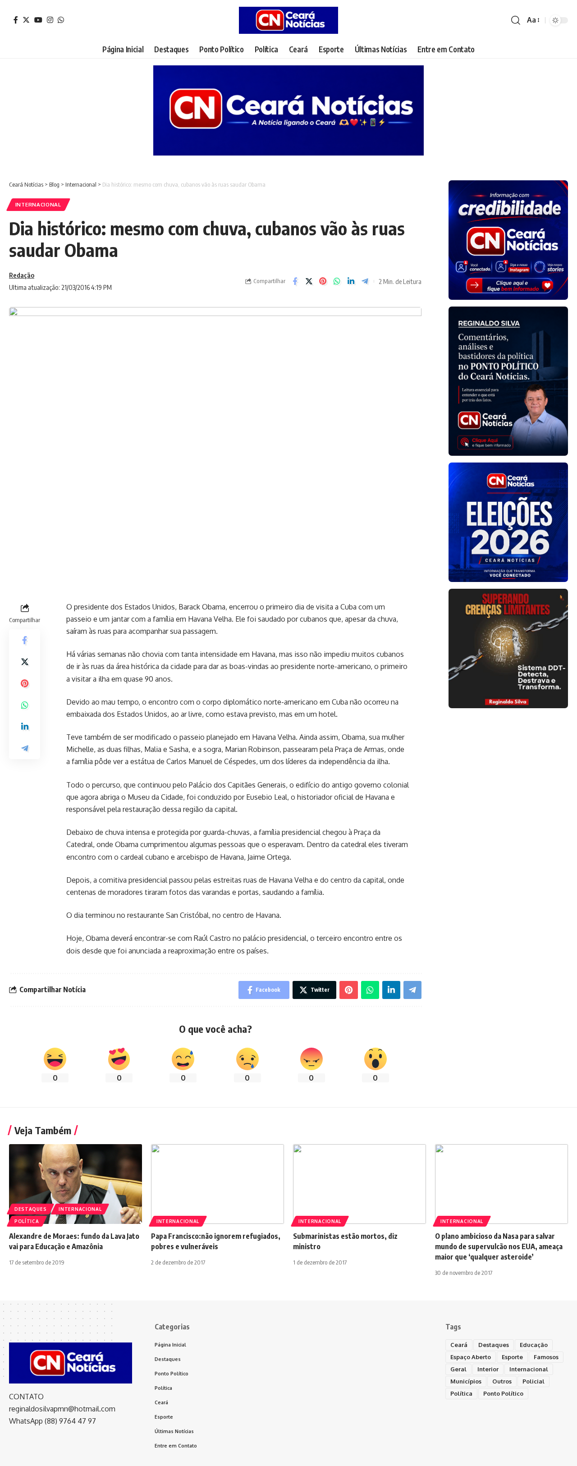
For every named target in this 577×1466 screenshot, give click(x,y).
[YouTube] (38, 19)
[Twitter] (26, 19)
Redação (21, 275)
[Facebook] (15, 19)
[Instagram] (50, 19)
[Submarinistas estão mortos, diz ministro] (359, 1184)
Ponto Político (503, 1393)
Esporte (512, 1357)
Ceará (458, 1344)
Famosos (546, 1357)
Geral (458, 1369)
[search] (515, 20)
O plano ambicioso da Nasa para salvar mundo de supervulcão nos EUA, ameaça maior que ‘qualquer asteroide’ (499, 1246)
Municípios (465, 1381)
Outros (502, 1381)
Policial (533, 1381)
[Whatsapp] (60, 19)
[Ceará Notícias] (288, 20)
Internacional (38, 204)
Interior (488, 1369)
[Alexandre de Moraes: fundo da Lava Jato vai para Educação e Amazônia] (75, 1184)
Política (26, 1221)
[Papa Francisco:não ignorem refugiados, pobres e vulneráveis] (217, 1184)
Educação (534, 1344)
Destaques (30, 1209)
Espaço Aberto (470, 1357)
